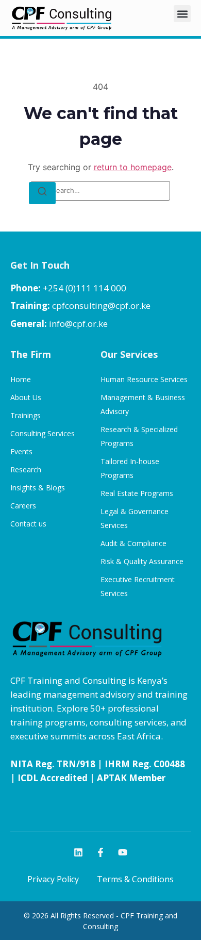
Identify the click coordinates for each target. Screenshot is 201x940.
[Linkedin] (78, 852)
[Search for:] (100, 191)
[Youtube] (122, 852)
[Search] (42, 193)
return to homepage (133, 167)
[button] (182, 13)
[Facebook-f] (100, 852)
